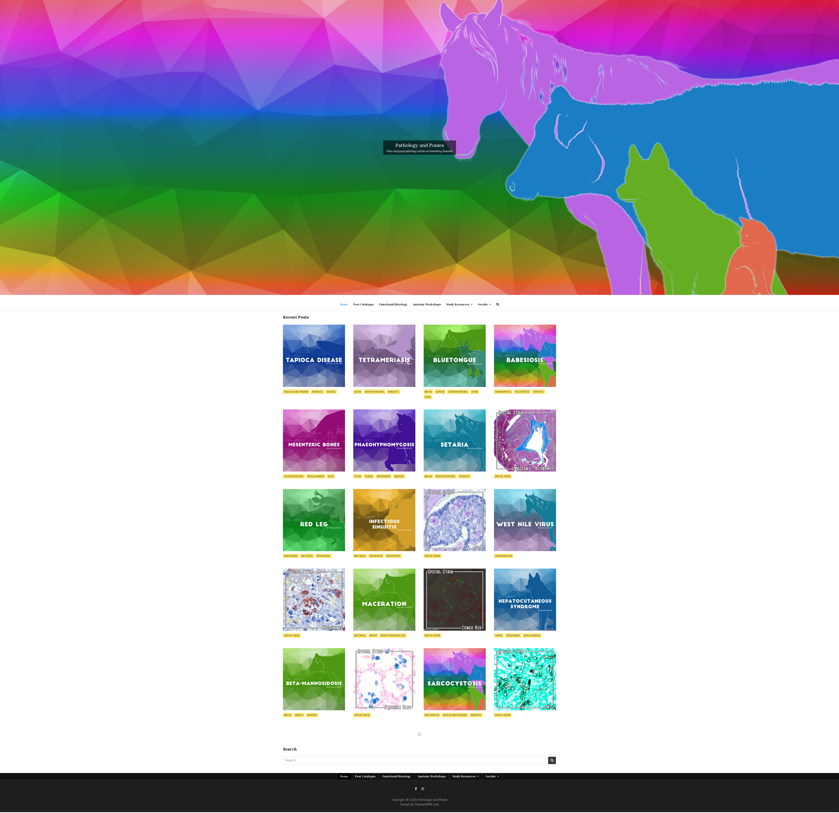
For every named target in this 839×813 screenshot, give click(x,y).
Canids (499, 635)
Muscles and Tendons (296, 391)
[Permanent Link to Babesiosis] (525, 356)
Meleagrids (376, 556)
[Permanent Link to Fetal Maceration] (384, 600)
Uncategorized (503, 556)
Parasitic (317, 391)
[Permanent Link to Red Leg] (314, 520)
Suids (331, 476)
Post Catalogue (363, 304)
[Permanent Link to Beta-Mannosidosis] (314, 679)
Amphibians (291, 556)
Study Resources (457, 304)
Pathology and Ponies (419, 145)
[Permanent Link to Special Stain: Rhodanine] (314, 600)
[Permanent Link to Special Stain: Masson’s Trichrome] (525, 440)
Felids (357, 476)
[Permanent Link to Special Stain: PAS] (455, 520)
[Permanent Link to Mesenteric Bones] (314, 440)
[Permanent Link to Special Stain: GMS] (525, 679)
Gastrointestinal (374, 391)
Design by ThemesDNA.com (419, 804)
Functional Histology (393, 304)
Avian (357, 391)
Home (344, 304)
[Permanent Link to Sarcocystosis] (455, 679)
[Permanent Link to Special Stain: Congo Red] (455, 600)
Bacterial (307, 556)
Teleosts (331, 391)
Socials (483, 304)
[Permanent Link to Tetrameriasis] (384, 356)
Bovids (428, 391)
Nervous (399, 476)
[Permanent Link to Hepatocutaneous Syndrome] (525, 600)
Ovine (475, 391)
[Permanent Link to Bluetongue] (455, 356)
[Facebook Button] (416, 789)
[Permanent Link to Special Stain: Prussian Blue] (384, 679)
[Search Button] (498, 304)
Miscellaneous (315, 476)
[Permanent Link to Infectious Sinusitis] (384, 520)
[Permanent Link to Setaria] (455, 440)
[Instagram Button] (423, 789)
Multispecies (522, 391)
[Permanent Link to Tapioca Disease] (314, 356)
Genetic (299, 715)
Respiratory (393, 556)
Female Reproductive (392, 635)
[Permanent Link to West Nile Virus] (525, 520)
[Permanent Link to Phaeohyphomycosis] (384, 440)
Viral (428, 397)
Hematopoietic (503, 391)
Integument (384, 476)
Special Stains (503, 476)
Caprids (440, 391)
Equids (428, 476)
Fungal (369, 476)
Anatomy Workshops (427, 304)
